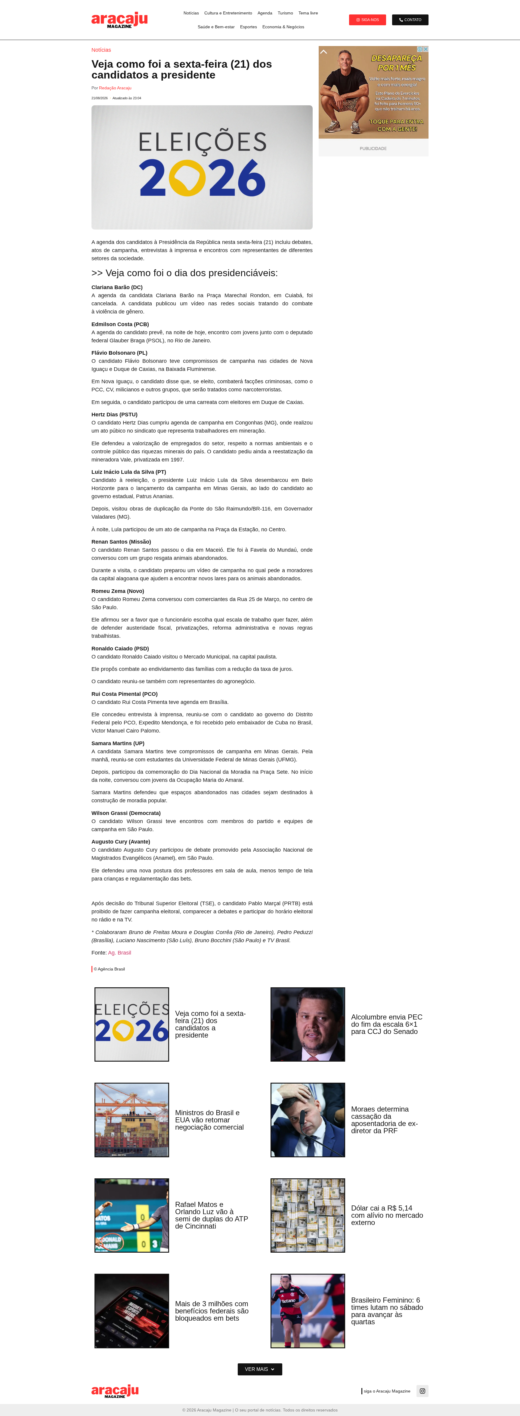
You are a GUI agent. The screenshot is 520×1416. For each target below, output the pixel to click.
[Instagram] (422, 1391)
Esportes (248, 26)
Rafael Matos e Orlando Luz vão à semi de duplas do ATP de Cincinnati (211, 1215)
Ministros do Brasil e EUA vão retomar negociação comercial (209, 1120)
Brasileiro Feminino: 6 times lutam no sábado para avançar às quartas (387, 1311)
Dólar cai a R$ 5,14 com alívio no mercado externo (387, 1215)
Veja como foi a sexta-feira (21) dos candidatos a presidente (210, 1024)
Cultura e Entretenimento (228, 13)
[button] (260, 1369)
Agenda (265, 13)
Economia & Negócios (283, 26)
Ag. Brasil (119, 953)
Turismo (285, 13)
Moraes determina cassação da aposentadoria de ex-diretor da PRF (384, 1120)
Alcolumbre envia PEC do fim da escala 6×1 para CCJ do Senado (386, 1024)
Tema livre (308, 13)
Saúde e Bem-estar (216, 26)
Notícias (191, 13)
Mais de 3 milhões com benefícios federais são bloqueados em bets (212, 1311)
